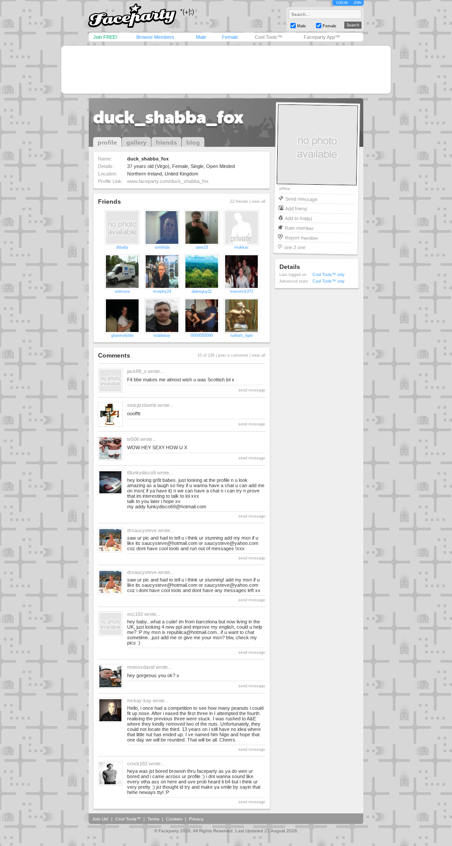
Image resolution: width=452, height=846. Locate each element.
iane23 (202, 247)
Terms (153, 818)
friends (166, 142)
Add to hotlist (298, 218)
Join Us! (100, 818)
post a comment (233, 355)
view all (258, 201)
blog (193, 142)
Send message (301, 198)
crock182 (137, 763)
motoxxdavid (140, 667)
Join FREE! (105, 37)
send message (251, 390)
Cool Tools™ (268, 37)
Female (230, 37)
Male (201, 37)
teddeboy (162, 335)
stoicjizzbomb (141, 405)
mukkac (241, 247)
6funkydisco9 (141, 472)
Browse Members (155, 37)
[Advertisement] (226, 69)
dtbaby (122, 247)
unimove (122, 291)
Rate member (299, 228)
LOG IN (342, 3)
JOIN (358, 3)
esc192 (135, 614)
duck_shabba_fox (168, 117)
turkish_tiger (241, 335)
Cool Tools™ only (329, 274)
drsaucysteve (142, 530)
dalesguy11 (202, 291)
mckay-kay (139, 700)
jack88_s (137, 371)
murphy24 (162, 291)
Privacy (196, 818)
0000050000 (202, 335)
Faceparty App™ (322, 37)
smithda (162, 247)
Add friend (296, 208)
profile (107, 142)
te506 (133, 439)
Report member (301, 237)
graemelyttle (122, 335)
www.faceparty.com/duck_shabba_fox (168, 181)
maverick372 (241, 291)
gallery (136, 142)
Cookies (174, 818)
